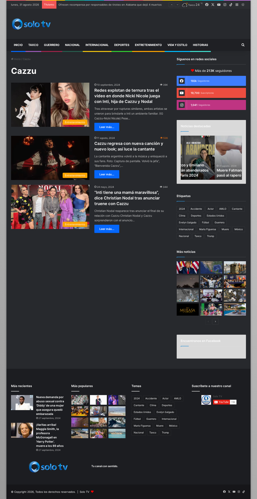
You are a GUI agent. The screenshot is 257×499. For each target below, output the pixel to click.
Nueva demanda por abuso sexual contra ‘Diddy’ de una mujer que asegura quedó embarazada (50, 405)
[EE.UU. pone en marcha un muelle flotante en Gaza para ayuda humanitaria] (235, 267)
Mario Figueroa (207, 229)
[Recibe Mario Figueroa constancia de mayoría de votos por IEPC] (211, 295)
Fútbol (205, 222)
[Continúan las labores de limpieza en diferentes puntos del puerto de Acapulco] (79, 433)
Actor (211, 208)
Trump (210, 236)
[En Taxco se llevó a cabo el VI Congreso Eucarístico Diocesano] (98, 422)
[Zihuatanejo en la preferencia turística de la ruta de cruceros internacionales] (116, 433)
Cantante (237, 208)
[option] (211, 158)
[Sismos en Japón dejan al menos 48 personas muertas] (235, 295)
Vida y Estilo (177, 45)
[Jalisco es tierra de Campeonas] (211, 309)
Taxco (33, 45)
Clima (182, 215)
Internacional (97, 45)
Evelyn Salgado (187, 222)
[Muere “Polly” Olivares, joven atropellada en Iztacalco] (116, 400)
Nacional (72, 45)
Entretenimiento (148, 45)
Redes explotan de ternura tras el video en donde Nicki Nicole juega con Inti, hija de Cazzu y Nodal (127, 96)
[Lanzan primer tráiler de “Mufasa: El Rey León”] (188, 309)
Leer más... (106, 127)
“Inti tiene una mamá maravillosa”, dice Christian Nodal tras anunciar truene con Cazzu (127, 198)
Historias (200, 45)
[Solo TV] (31, 24)
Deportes (121, 45)
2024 (182, 208)
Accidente (196, 208)
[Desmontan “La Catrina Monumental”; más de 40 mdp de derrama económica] (79, 411)
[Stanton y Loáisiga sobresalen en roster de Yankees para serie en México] (211, 281)
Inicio (18, 45)
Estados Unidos (215, 215)
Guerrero (51, 45)
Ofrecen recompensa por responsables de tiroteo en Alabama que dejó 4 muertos (110, 4)
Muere (225, 229)
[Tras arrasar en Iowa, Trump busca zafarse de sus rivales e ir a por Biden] (188, 267)
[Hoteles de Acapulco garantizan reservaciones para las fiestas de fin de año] (235, 309)
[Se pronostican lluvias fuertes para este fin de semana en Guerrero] (116, 422)
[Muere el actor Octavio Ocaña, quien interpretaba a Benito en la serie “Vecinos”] (98, 400)
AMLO (222, 208)
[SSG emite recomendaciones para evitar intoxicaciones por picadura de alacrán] (79, 422)
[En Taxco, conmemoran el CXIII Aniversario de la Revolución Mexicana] (79, 400)
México (239, 229)
